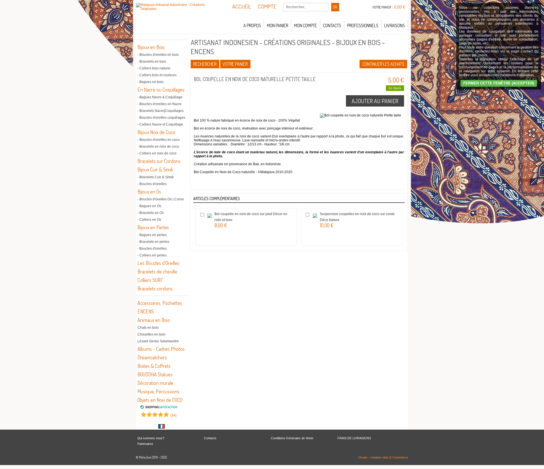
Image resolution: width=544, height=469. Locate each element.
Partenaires (145, 443)
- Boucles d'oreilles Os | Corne (160, 199)
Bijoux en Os (149, 191)
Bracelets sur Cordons (158, 161)
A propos (252, 25)
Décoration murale (155, 383)
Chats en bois (148, 328)
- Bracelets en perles (153, 242)
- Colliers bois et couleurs (157, 75)
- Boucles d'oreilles (152, 184)
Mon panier (277, 25)
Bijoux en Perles (153, 227)
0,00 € (399, 7)
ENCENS (145, 311)
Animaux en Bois (153, 320)
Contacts (332, 25)
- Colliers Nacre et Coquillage (160, 124)
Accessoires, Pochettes (159, 303)
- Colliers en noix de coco (157, 153)
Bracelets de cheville (157, 271)
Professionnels (362, 25)
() (173, 415)
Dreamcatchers (152, 357)
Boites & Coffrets (154, 366)
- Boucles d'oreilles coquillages (161, 118)
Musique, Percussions (158, 391)
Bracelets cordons (155, 288)
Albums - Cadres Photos (161, 349)
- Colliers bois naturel (153, 68)
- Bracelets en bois (151, 61)
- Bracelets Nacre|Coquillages (160, 111)
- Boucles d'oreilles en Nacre (159, 104)
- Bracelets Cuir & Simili (155, 177)
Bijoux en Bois (151, 47)
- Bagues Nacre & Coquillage (159, 97)
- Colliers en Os (149, 220)
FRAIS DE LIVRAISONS (354, 438)
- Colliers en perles (152, 255)
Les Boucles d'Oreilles (158, 263)
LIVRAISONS (394, 25)
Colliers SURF (150, 280)
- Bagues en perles (152, 235)
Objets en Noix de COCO (159, 400)
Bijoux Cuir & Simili (155, 169)
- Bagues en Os (149, 206)
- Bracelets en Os (150, 213)
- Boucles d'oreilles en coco (158, 140)
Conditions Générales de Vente (292, 438)
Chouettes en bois (151, 334)
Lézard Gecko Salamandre (158, 341)
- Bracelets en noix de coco (158, 146)
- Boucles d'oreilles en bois (158, 55)
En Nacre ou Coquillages (160, 89)
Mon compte (305, 25)
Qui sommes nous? (150, 438)
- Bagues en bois (150, 82)
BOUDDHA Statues (155, 374)
